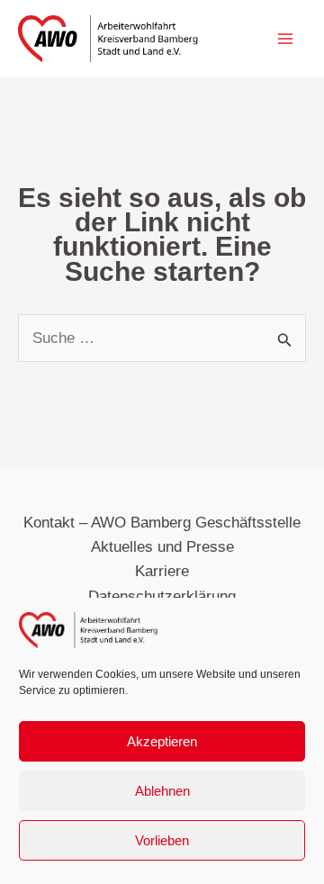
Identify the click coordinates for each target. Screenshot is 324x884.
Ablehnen (162, 790)
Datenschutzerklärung (162, 596)
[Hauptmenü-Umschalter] (286, 38)
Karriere (162, 571)
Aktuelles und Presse (162, 546)
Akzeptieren (162, 741)
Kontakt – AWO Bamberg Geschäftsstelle (162, 522)
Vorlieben (162, 840)
